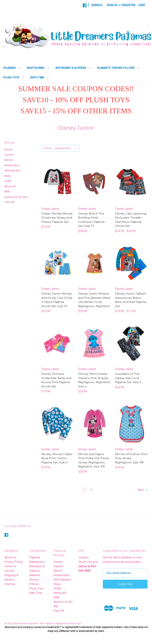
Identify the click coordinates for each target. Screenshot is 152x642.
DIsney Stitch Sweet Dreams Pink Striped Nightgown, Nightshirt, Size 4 (94, 380)
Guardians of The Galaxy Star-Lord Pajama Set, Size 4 (128, 378)
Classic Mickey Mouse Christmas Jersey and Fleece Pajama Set (57, 218)
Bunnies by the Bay (15, 197)
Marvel (8, 160)
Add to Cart (94, 190)
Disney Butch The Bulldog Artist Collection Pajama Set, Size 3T (91, 220)
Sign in (112, 5)
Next (141, 489)
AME (7, 191)
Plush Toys (11, 77)
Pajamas (9, 68)
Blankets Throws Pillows (116, 68)
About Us (10, 557)
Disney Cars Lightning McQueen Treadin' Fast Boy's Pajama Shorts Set (130, 220)
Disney (8, 149)
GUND (7, 181)
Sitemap (9, 584)
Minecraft (10, 186)
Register (128, 5)
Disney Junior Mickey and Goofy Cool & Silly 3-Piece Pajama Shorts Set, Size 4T (56, 300)
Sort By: (48, 148)
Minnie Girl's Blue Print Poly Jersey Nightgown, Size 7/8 (131, 458)
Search (96, 5)
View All (9, 202)
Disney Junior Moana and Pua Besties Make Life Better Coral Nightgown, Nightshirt (94, 300)
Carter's (9, 154)
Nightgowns (36, 68)
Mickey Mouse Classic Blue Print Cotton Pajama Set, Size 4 (57, 458)
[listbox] (67, 148)
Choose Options (57, 190)
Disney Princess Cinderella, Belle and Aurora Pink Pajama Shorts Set (56, 380)
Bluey (7, 176)
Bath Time (37, 77)
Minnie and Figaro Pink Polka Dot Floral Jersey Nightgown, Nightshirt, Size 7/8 (93, 460)
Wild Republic (12, 170)
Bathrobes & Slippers (71, 68)
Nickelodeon (11, 165)
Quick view (54, 175)
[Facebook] (85, 5)
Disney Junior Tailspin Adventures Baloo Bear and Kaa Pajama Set (130, 300)
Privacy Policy (13, 562)
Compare (56, 183)
